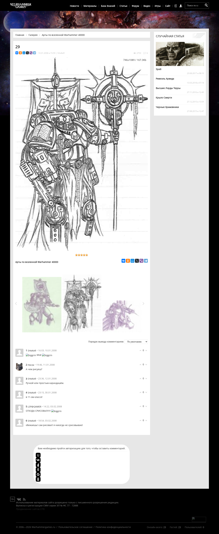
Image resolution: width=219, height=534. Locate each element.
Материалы (90, 5)
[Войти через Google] (38, 474)
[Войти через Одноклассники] (38, 479)
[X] (27, 52)
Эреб (158, 69)
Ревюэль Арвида (165, 78)
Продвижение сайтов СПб (30, 509)
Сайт (167, 5)
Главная (19, 34)
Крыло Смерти (164, 97)
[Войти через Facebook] (38, 464)
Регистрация (181, 6)
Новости (74, 5)
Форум (135, 5)
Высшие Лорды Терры (168, 88)
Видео (146, 5)
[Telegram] (34, 52)
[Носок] (19, 366)
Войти (176, 6)
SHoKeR (60, 53)
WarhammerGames (21, 5)
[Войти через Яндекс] (38, 469)
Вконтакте (19, 499)
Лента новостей (24, 499)
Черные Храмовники (167, 107)
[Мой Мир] (23, 52)
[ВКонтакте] (16, 52)
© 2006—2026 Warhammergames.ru (35, 527)
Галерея (33, 34)
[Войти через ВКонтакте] (38, 460)
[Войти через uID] (38, 455)
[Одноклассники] (20, 52)
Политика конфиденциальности (113, 527)
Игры (158, 5)
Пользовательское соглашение (75, 527)
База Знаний (108, 5)
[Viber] (30, 52)
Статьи (123, 5)
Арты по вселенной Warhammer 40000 (63, 34)
